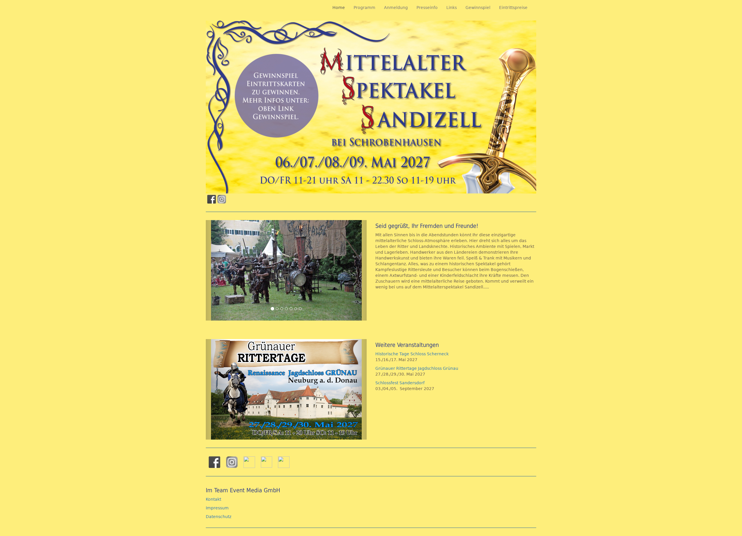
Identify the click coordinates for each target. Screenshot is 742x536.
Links (451, 7)
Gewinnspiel (477, 7)
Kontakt (213, 499)
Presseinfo (427, 7)
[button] (218, 270)
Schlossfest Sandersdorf (401, 382)
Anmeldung (396, 7)
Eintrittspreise (513, 7)
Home (338, 7)
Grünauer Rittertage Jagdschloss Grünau (416, 368)
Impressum (217, 508)
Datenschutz (218, 516)
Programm (364, 7)
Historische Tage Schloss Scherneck (412, 354)
